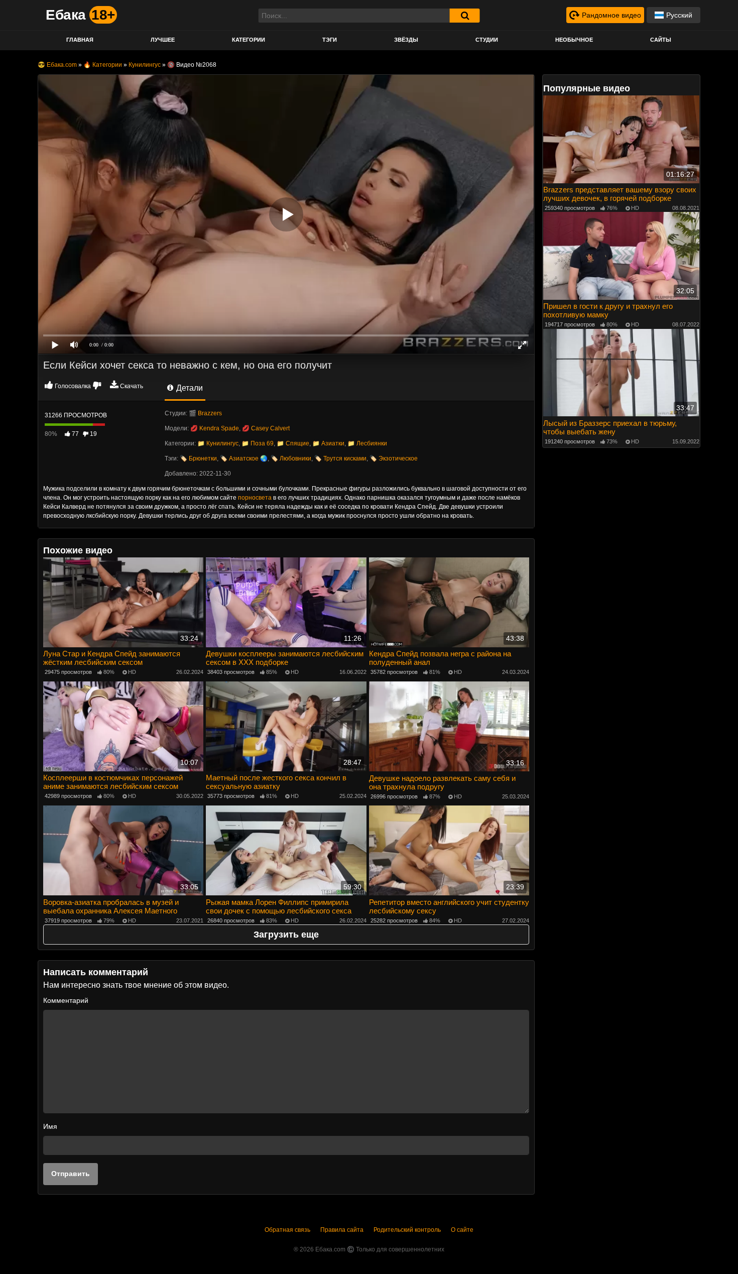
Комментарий (65, 1000)
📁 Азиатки (328, 443)
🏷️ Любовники (291, 458)
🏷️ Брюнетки (198, 458)
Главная (79, 40)
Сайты (660, 40)
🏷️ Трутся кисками (340, 458)
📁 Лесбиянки (367, 443)
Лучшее (163, 40)
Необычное (574, 40)
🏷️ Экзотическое (394, 458)
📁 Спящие (293, 443)
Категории (248, 40)
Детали (188, 388)
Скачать (131, 386)
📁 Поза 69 (257, 443)
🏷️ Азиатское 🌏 (244, 458)
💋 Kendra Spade (214, 428)
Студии (486, 40)
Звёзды (406, 40)
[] (465, 16)
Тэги (329, 40)
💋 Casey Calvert (266, 428)
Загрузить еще (286, 935)
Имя (50, 1126)
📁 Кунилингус (217, 443)
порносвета (255, 497)
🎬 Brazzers (205, 413)
